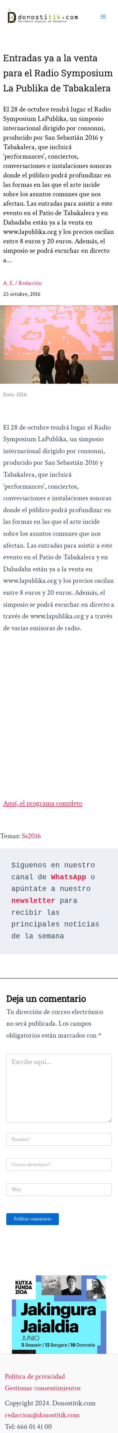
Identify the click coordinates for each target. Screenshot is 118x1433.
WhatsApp (68, 877)
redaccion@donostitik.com (42, 1415)
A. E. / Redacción (22, 283)
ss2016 (31, 836)
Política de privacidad (35, 1376)
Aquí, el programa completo (42, 803)
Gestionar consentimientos (43, 1388)
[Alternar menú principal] (103, 16)
